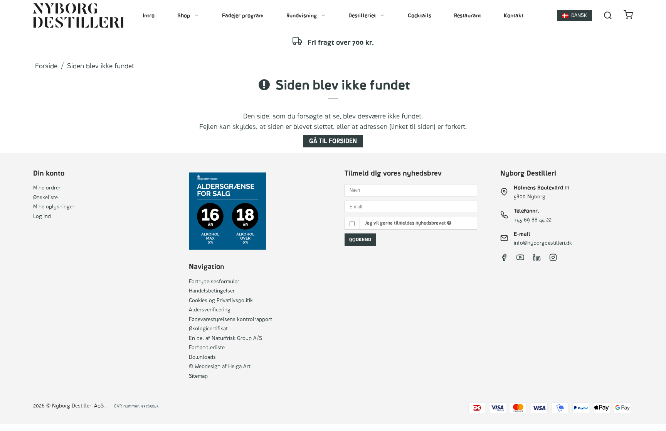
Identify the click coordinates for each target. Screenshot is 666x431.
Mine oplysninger (53, 206)
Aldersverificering (209, 309)
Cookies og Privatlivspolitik (221, 300)
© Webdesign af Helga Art (220, 366)
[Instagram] (553, 259)
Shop (183, 15)
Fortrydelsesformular (214, 281)
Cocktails (419, 15)
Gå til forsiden (333, 141)
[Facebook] (504, 259)
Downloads (202, 356)
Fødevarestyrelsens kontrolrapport (230, 319)
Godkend (360, 239)
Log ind (42, 216)
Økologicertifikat (208, 328)
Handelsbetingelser (212, 290)
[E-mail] (411, 206)
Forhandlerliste (207, 347)
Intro (149, 15)
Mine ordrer (47, 187)
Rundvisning (301, 15)
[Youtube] (520, 259)
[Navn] (411, 189)
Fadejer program (243, 15)
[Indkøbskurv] (628, 15)
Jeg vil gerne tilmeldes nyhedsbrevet (406, 223)
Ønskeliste (45, 197)
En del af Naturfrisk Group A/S (225, 338)
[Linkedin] (537, 259)
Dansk (579, 15)
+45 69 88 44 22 (533, 219)
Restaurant (467, 15)
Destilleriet (362, 15)
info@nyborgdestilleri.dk (543, 242)
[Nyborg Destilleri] (78, 15)
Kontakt (513, 15)
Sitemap (198, 375)
